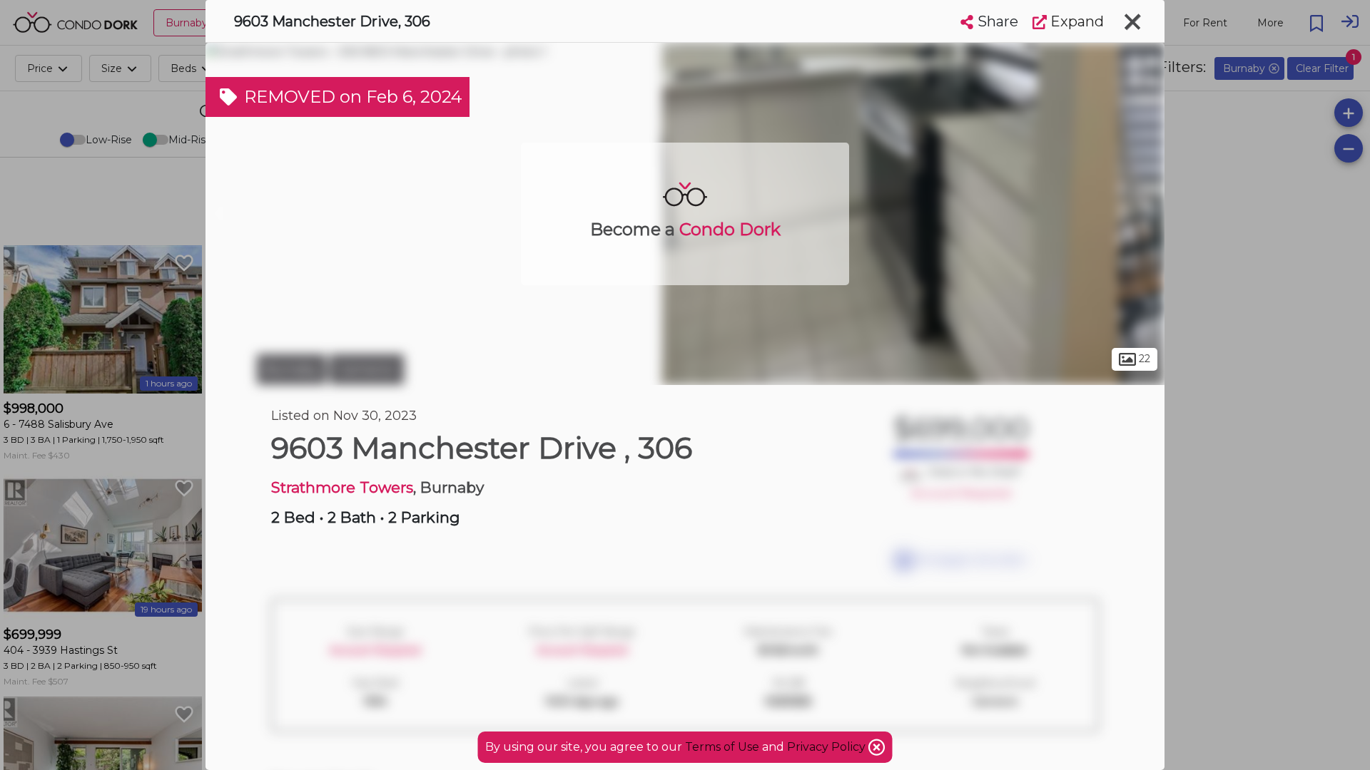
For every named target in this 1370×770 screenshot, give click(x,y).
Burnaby (291, 369)
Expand (1075, 21)
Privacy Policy (827, 747)
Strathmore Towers (342, 487)
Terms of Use (722, 747)
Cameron (367, 369)
